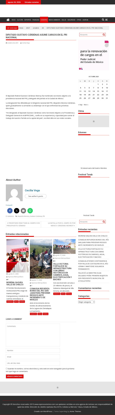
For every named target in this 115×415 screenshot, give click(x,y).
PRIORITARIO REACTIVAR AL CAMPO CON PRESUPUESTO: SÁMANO (23, 224)
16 (103, 91)
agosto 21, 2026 (13, 274)
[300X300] (93, 70)
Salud (64, 20)
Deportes (27, 20)
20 (89, 94)
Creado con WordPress (43, 411)
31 (107, 98)
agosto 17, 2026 (36, 280)
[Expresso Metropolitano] (8, 19)
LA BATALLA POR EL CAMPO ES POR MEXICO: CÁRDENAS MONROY (61, 224)
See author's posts (35, 196)
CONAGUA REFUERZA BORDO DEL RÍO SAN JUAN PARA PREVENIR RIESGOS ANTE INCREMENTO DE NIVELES (93, 242)
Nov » (86, 104)
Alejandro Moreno (23, 216)
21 (94, 94)
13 (89, 91)
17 (107, 91)
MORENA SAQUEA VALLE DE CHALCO (92, 236)
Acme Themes (75, 411)
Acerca (85, 20)
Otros (79, 20)
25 (80, 98)
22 (98, 94)
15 (98, 91)
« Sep (80, 104)
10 (107, 88)
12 (85, 91)
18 (80, 94)
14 (94, 91)
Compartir (9, 205)
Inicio (14, 20)
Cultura (20, 20)
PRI (44, 216)
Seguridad (71, 20)
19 (85, 94)
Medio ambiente (54, 20)
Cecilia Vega (26, 43)
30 (103, 98)
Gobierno (44, 20)
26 (85, 98)
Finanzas (35, 20)
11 (80, 91)
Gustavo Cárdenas (36, 216)
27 (89, 98)
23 (103, 94)
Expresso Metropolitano (15, 277)
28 (94, 98)
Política (22, 301)
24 (107, 94)
